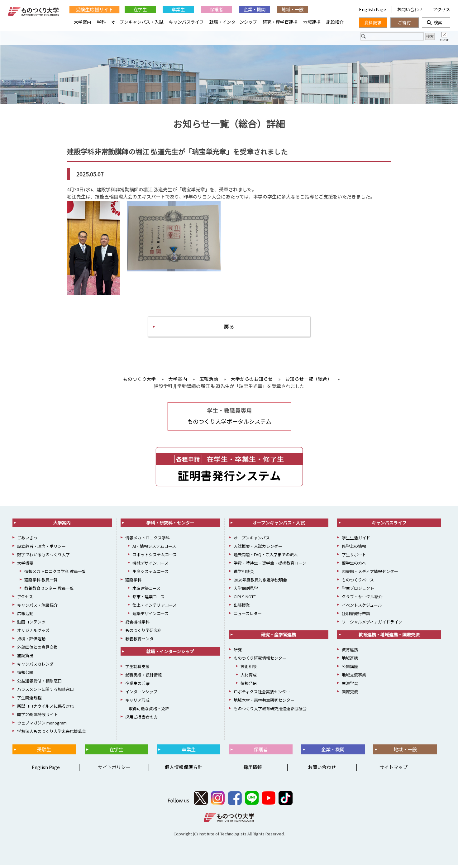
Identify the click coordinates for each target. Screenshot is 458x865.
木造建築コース (146, 588)
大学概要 (25, 563)
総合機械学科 (137, 622)
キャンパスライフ (186, 22)
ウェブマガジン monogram (42, 723)
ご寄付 (404, 22)
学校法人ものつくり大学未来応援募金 (51, 731)
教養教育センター (141, 639)
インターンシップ (141, 692)
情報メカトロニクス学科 (147, 538)
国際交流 (350, 692)
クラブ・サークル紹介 (362, 597)
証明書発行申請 (356, 613)
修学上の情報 (354, 546)
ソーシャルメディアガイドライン (372, 622)
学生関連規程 (29, 697)
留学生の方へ (354, 563)
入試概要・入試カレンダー (258, 546)
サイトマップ (393, 767)
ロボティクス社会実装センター (262, 692)
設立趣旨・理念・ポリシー (41, 546)
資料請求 (373, 22)
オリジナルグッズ (33, 630)
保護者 (216, 9)
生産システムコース (150, 571)
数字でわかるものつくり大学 (43, 554)
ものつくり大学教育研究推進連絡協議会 (270, 708)
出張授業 (242, 605)
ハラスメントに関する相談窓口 (45, 689)
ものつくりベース (358, 580)
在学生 (140, 9)
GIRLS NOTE (245, 597)
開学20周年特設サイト (37, 714)
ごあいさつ (27, 538)
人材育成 (249, 675)
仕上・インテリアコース (154, 605)
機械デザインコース (150, 563)
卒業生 (178, 9)
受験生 (44, 749)
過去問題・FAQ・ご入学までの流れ (266, 554)
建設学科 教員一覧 (41, 580)
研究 (238, 649)
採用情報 (252, 767)
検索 (435, 22)
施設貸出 (25, 655)
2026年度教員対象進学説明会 (260, 580)
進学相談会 (244, 571)
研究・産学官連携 (280, 22)
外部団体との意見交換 (37, 647)
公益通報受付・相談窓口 (39, 681)
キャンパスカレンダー (37, 664)
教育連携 (350, 649)
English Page (373, 9)
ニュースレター (248, 613)
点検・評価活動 (31, 639)
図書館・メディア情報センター (370, 571)
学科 (101, 22)
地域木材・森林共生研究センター (264, 700)
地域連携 (312, 22)
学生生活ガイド (356, 538)
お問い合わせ (410, 9)
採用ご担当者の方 (141, 717)
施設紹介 (335, 22)
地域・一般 (292, 9)
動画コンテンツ (31, 622)
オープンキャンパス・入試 (137, 22)
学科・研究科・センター (170, 522)
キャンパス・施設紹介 (37, 605)
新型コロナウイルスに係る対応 (45, 706)
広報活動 (25, 613)
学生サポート (354, 554)
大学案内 (82, 22)
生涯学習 (350, 683)
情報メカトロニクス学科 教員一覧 (55, 571)
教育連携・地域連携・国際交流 (389, 634)
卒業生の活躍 (137, 683)
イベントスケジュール (362, 605)
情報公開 (25, 672)
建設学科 (133, 580)
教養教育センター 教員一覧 (49, 588)
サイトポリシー (114, 767)
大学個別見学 (246, 588)
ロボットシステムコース (154, 554)
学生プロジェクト (358, 588)
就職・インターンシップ (233, 22)
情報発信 (249, 683)
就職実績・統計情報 (143, 675)
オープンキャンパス (252, 538)
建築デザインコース (150, 613)
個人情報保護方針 (183, 767)
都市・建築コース (148, 597)
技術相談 (249, 666)
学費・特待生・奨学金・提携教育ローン (270, 563)
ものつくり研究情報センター (260, 658)
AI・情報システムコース (154, 546)
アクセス (441, 9)
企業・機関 (254, 9)
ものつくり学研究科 (143, 630)
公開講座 (350, 666)
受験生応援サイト (94, 9)
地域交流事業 (354, 675)
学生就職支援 (137, 666)
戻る (229, 326)
